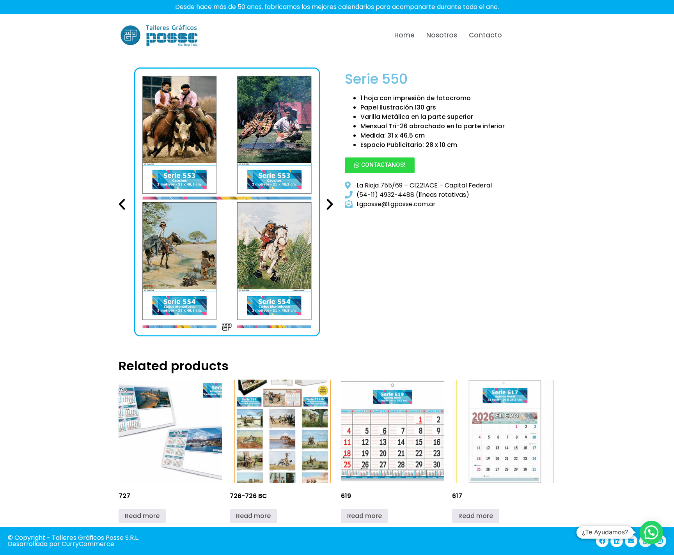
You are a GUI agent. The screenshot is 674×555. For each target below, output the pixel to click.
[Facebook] (602, 541)
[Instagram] (660, 541)
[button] (122, 204)
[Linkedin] (616, 541)
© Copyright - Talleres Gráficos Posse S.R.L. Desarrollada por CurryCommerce (73, 540)
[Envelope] (631, 541)
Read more (142, 515)
